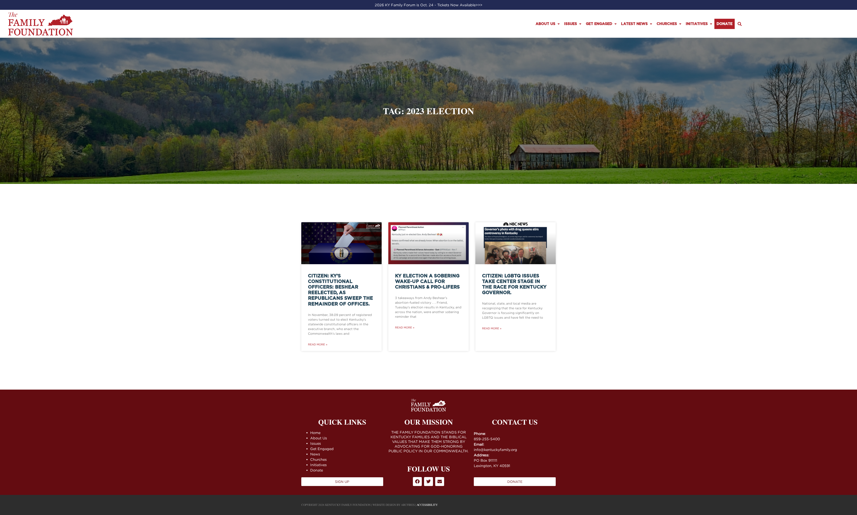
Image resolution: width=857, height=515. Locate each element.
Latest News (634, 24)
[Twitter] (428, 481)
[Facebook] (417, 481)
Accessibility (427, 505)
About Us (545, 24)
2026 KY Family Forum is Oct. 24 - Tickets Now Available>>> (428, 5)
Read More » (317, 344)
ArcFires (408, 505)
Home (315, 433)
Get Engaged (599, 24)
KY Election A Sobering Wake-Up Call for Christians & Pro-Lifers (427, 281)
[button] (739, 23)
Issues (570, 24)
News (315, 454)
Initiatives (697, 24)
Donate (724, 24)
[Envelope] (439, 481)
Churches (667, 24)
